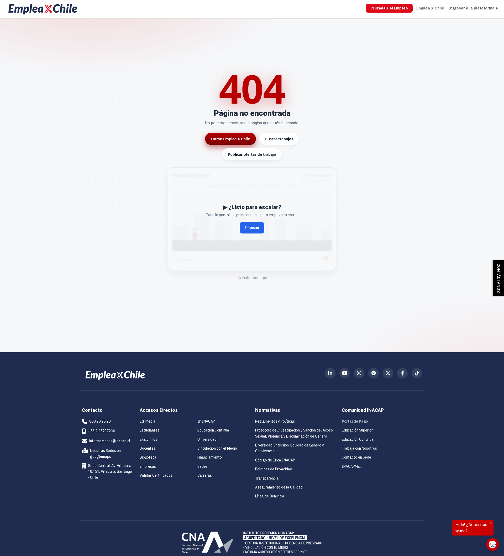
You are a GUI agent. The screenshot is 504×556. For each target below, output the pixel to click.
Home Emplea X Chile (230, 138)
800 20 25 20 (100, 421)
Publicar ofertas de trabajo (252, 154)
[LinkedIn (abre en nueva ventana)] (330, 373)
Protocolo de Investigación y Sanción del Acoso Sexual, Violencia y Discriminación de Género (294, 433)
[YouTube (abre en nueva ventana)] (344, 373)
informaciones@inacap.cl (109, 441)
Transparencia (267, 478)
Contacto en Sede (356, 457)
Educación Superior (357, 430)
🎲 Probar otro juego (252, 278)
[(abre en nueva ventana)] (115, 375)
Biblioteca (148, 457)
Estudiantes (149, 430)
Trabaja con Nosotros (359, 448)
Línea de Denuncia (269, 496)
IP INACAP (206, 421)
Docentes (147, 448)
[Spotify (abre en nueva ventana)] (373, 373)
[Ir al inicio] (42, 9)
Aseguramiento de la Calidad (279, 487)
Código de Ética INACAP (275, 460)
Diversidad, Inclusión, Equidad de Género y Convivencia (289, 448)
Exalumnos (148, 439)
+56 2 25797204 (101, 431)
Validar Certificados (156, 475)
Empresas (148, 466)
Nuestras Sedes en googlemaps (102, 453)
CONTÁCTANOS (498, 278)
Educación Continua (213, 430)
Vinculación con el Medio (217, 448)
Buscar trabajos (279, 138)
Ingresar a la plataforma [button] (471, 8)
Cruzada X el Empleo (389, 8)
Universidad (207, 439)
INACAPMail (352, 466)
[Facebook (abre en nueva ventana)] (402, 373)
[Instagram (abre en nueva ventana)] (359, 373)
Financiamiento (209, 457)
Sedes (202, 466)
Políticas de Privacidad (273, 469)
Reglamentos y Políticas (275, 421)
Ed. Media (147, 421)
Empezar (252, 228)
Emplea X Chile (430, 8)
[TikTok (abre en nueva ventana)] (417, 373)
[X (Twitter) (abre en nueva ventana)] (388, 373)
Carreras (204, 475)
